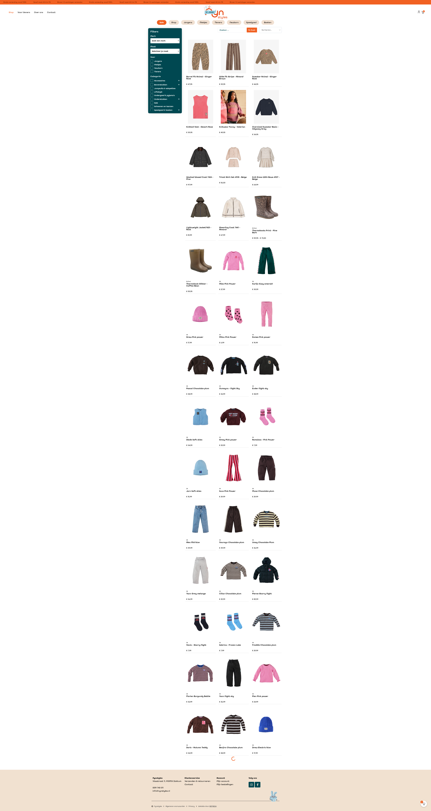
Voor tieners (24, 12)
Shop (11, 12)
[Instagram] (251, 784)
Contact (51, 12)
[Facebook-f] (257, 784)
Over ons (38, 12)
